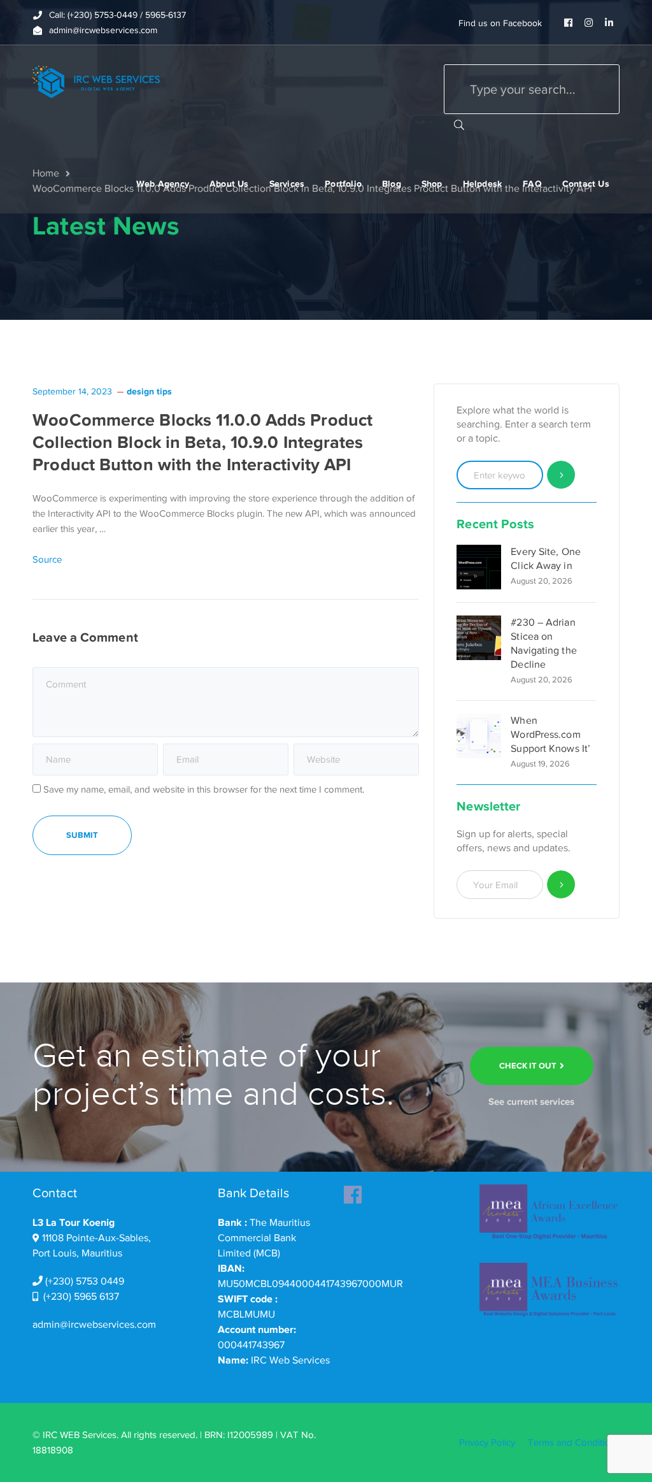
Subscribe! (561, 884)
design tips (149, 391)
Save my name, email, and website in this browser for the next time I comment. (203, 789)
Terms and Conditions (574, 1442)
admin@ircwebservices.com (94, 1324)
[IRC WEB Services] (96, 81)
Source (47, 559)
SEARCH (459, 124)
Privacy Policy (487, 1442)
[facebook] (352, 1190)
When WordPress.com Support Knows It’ (550, 734)
